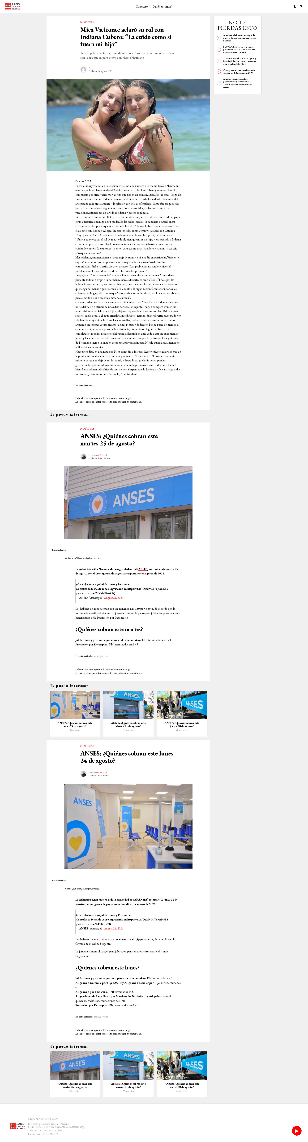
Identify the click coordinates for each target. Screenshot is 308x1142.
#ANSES (163, 589)
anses (96, 656)
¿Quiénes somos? (161, 6)
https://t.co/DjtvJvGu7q (142, 589)
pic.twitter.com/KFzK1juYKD (95, 924)
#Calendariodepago (88, 584)
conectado (107, 401)
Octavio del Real (99, 455)
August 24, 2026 (113, 598)
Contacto (142, 6)
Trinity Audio (82, 558)
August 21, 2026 (113, 928)
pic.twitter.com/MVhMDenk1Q (95, 593)
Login (128, 398)
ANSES (142, 569)
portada (104, 656)
